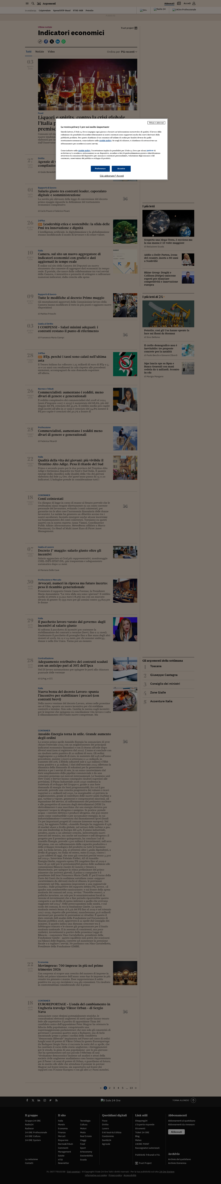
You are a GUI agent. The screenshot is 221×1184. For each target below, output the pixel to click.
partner (150, 150)
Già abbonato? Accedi (112, 175)
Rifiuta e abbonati (156, 123)
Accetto (121, 169)
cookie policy (105, 140)
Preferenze (100, 169)
